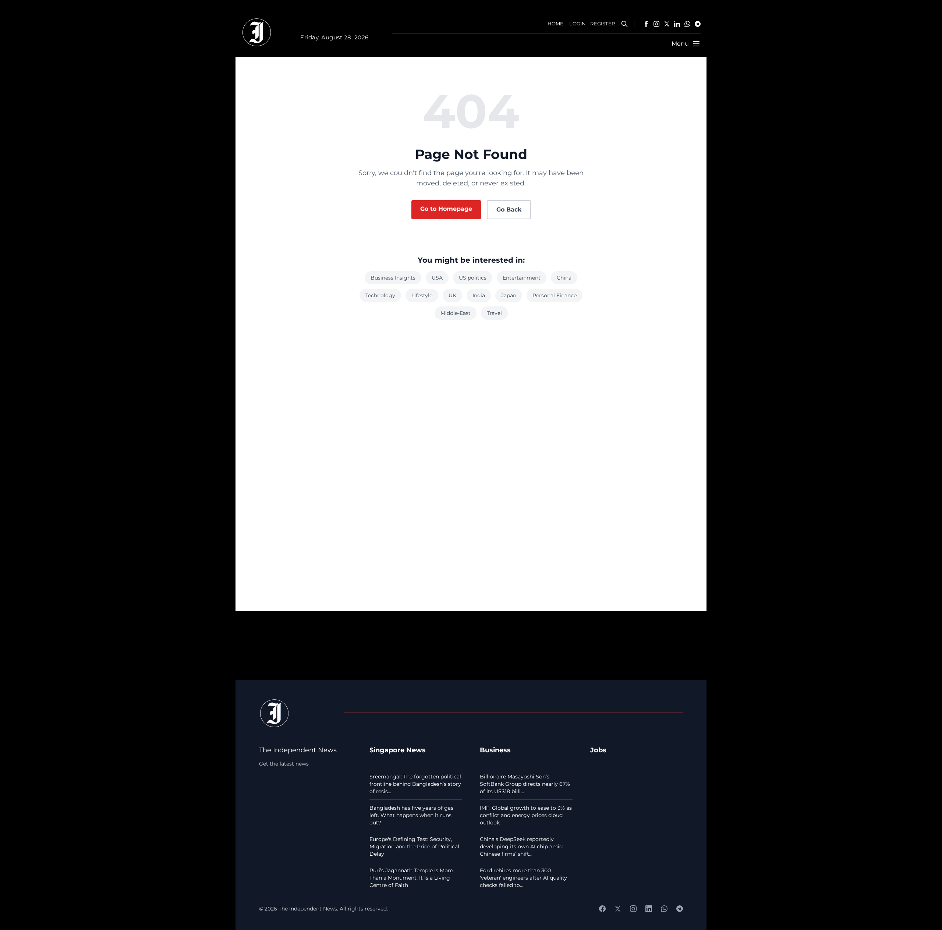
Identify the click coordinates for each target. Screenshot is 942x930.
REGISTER (602, 23)
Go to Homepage (446, 209)
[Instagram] (656, 24)
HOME (556, 23)
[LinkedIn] (677, 24)
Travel (494, 313)
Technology (380, 295)
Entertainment (522, 277)
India (478, 295)
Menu (680, 43)
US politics (472, 277)
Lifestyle (421, 295)
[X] (667, 24)
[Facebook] (646, 24)
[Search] (624, 24)
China (564, 277)
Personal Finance (554, 295)
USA (437, 277)
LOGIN (577, 23)
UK (452, 295)
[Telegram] (698, 24)
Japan (508, 295)
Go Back (508, 209)
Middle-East (455, 313)
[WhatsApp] (687, 24)
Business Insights (393, 277)
